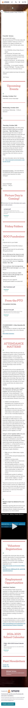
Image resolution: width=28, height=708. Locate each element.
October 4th (6, 664)
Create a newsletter (8, 704)
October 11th (6, 666)
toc (2, 11)
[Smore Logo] (5, 2)
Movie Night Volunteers (8, 333)
